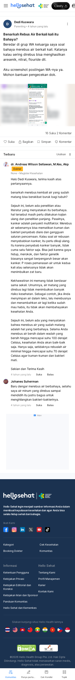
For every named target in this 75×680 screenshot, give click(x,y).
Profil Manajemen (49, 578)
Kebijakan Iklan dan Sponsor (20, 595)
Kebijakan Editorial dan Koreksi (17, 587)
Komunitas (46, 550)
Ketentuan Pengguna (16, 572)
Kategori (8, 544)
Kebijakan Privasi (13, 578)
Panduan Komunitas (15, 601)
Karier (41, 585)
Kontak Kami (46, 591)
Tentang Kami (46, 572)
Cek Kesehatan (49, 544)
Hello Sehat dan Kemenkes (20, 607)
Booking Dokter (12, 550)
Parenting (19, 26)
